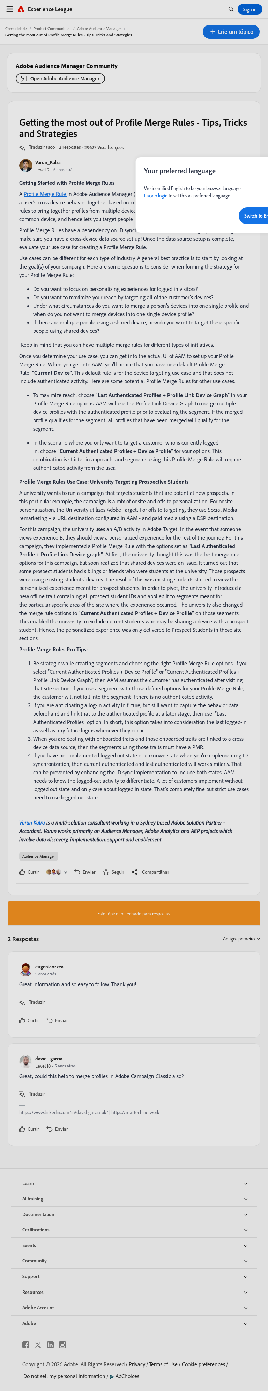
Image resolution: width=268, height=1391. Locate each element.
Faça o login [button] (156, 195)
